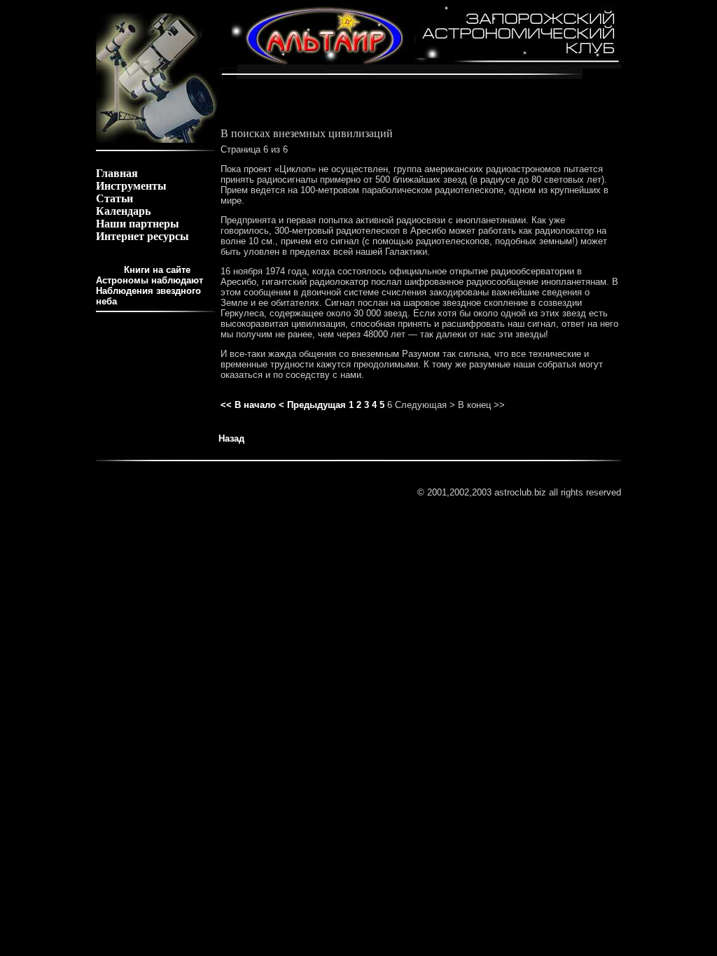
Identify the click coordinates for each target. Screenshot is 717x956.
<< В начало (248, 405)
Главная (117, 173)
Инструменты (131, 186)
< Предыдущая (312, 405)
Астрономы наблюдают (149, 280)
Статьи (114, 198)
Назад (231, 438)
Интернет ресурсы (142, 236)
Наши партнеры (137, 224)
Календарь (123, 211)
